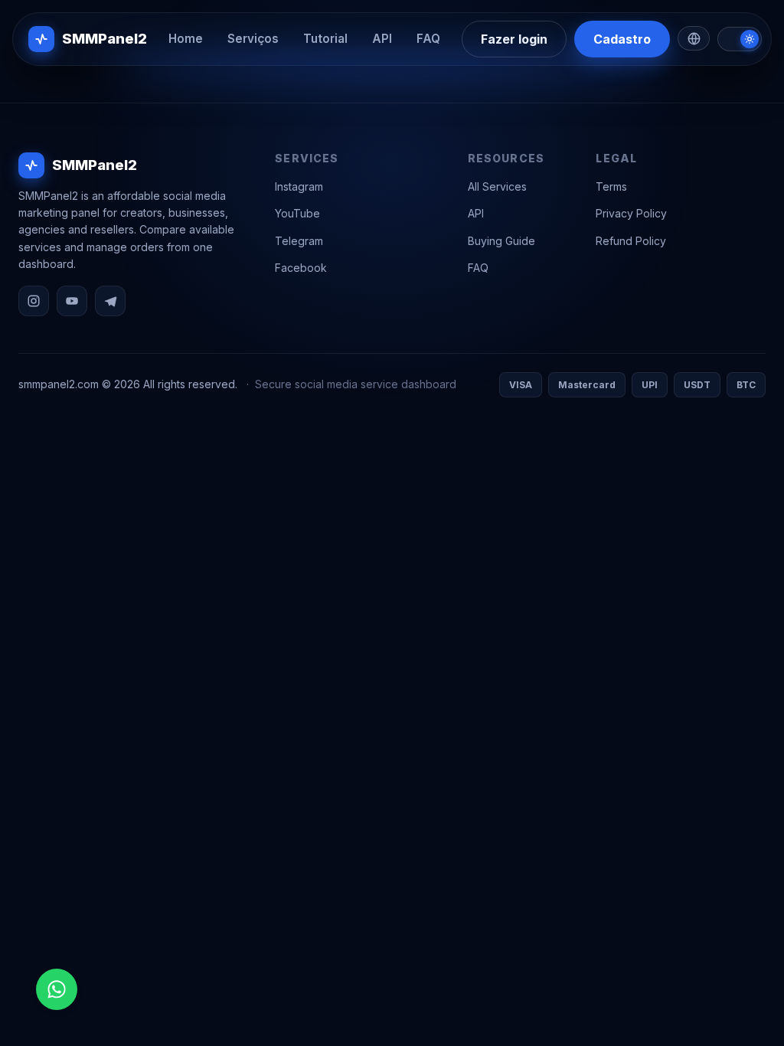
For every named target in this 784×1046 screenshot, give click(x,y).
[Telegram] (110, 301)
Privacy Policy (631, 213)
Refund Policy (631, 240)
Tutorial (325, 38)
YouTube (297, 213)
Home (185, 38)
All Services (497, 186)
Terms (611, 186)
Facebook (301, 267)
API (382, 38)
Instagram (299, 186)
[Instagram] (33, 301)
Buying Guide (501, 240)
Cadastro (622, 39)
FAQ (428, 38)
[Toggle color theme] (739, 39)
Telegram (299, 240)
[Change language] (694, 38)
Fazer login (514, 39)
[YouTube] (72, 301)
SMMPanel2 (104, 38)
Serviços (253, 38)
